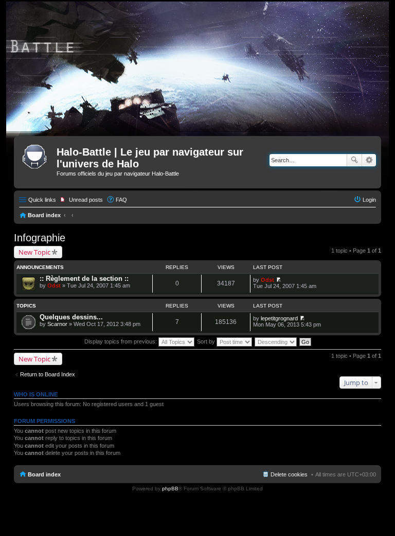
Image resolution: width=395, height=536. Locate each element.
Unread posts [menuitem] (86, 200)
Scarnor (57, 324)
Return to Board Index (47, 374)
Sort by (207, 341)
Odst (54, 285)
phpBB (170, 488)
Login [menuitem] (369, 200)
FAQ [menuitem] (121, 200)
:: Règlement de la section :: (84, 278)
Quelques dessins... (71, 317)
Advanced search (369, 160)
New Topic (34, 252)
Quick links (42, 200)
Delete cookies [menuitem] (289, 474)
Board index (44, 215)
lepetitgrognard (279, 318)
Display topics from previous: (121, 341)
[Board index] (36, 155)
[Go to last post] (278, 280)
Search (354, 160)
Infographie (39, 237)
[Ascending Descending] (276, 341)
